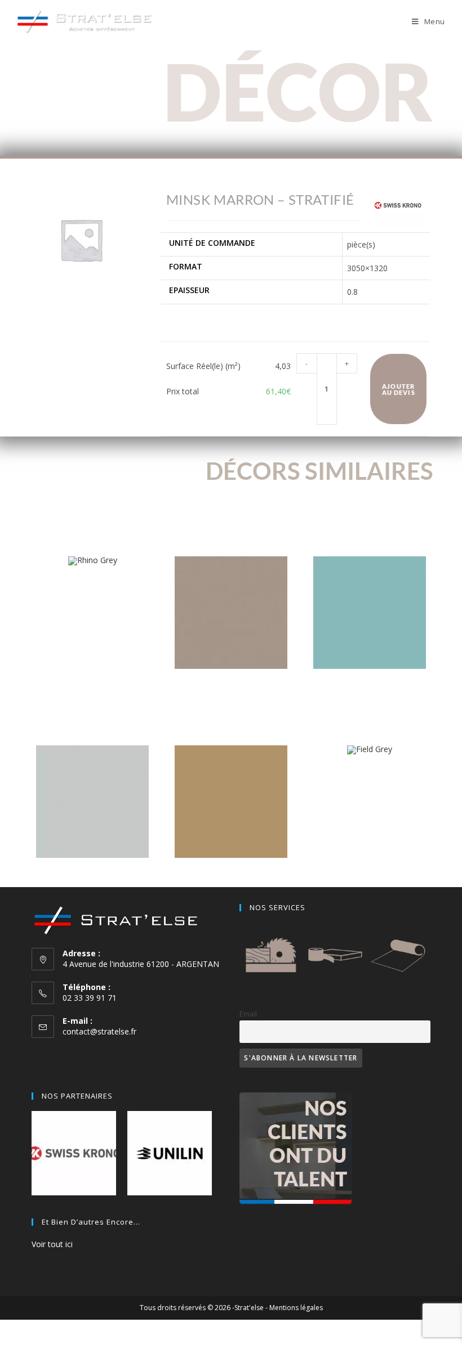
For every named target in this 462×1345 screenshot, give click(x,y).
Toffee (231, 686)
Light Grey (92, 875)
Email (248, 1014)
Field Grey (369, 771)
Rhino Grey (92, 582)
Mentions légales (296, 1307)
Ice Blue (370, 686)
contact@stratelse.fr (99, 1031)
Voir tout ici (52, 1244)
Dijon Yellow (231, 875)
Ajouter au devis (398, 389)
